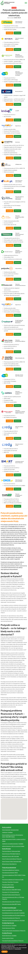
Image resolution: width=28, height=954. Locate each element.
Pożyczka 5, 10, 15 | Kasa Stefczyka (10, 892)
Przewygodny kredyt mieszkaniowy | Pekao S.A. (13, 930)
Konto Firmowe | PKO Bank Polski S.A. (11, 853)
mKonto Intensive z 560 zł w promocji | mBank (13, 846)
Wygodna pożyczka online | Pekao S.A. (11, 901)
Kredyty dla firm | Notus (7, 938)
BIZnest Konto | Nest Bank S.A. (9, 864)
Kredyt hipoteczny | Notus (8, 928)
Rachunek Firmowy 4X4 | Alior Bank (10, 856)
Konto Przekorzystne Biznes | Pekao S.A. (12, 859)
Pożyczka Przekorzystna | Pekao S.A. (11, 894)
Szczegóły (9, 33)
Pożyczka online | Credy (8, 884)
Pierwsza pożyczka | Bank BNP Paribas (11, 904)
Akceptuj (4, 951)
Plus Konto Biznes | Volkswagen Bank (11, 851)
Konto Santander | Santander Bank (10, 830)
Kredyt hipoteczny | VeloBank (9, 925)
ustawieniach (18, 949)
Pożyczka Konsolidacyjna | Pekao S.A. (11, 918)
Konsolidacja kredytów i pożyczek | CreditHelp (13, 913)
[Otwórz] (26, 3)
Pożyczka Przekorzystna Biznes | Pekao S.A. (13, 940)
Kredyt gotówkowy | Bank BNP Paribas (11, 889)
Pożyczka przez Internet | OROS (10, 872)
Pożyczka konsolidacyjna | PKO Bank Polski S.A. (13, 915)
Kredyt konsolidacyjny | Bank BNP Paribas (12, 910)
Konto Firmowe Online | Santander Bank (11, 861)
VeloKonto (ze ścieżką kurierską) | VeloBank (12, 843)
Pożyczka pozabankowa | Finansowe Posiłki (12, 879)
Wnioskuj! (17, 33)
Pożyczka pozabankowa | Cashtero (10, 870)
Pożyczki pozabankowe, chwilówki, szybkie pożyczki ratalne (14, 13)
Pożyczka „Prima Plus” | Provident (10, 882)
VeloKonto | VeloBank (7, 832)
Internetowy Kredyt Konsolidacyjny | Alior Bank (13, 920)
